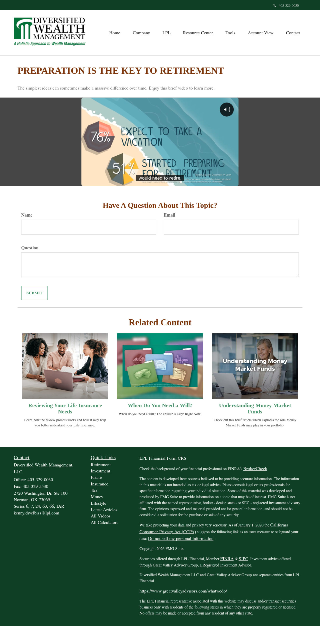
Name (26, 215)
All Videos (100, 516)
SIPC (243, 558)
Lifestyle (98, 503)
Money (97, 496)
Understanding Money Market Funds (255, 408)
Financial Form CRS (167, 458)
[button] (141, 32)
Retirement (101, 464)
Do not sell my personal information (181, 538)
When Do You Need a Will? (160, 405)
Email (169, 215)
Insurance (99, 484)
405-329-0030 (289, 5)
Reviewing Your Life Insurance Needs (65, 408)
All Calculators (104, 522)
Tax (94, 490)
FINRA (227, 558)
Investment (100, 471)
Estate (96, 477)
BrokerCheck (255, 468)
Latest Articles (104, 509)
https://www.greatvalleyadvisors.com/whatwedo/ (183, 591)
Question (29, 248)
